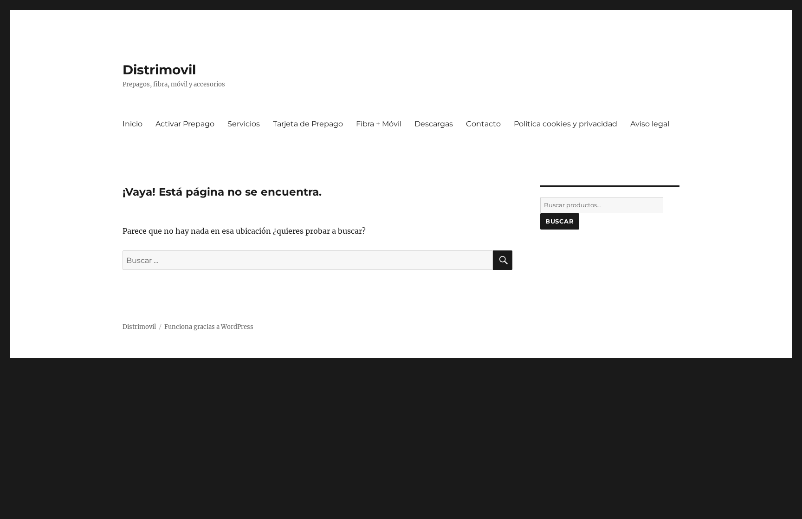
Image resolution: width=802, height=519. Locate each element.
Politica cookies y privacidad (565, 123)
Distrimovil (159, 70)
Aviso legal (649, 123)
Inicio (132, 123)
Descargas (433, 123)
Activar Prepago (184, 123)
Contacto (483, 123)
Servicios (243, 123)
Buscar (559, 221)
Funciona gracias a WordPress (208, 327)
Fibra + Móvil (378, 123)
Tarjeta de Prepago (308, 123)
